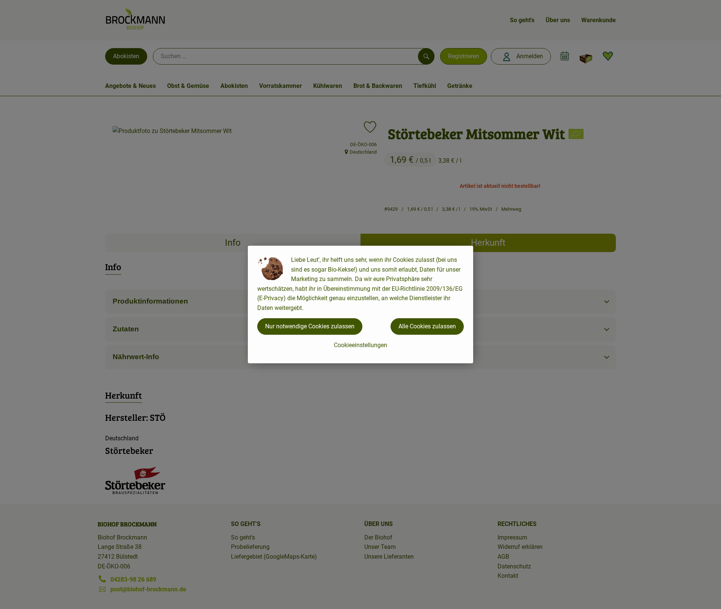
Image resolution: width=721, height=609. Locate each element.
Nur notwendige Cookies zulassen (309, 326)
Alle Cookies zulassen (427, 326)
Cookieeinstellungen (360, 345)
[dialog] (360, 304)
